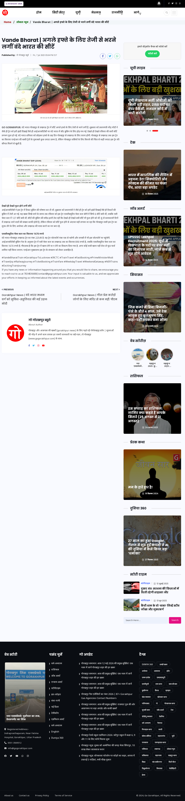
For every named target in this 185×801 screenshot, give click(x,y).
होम (38, 12)
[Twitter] (35, 346)
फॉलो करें (152, 53)
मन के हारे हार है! (140, 487)
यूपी (78, 12)
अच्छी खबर (163, 664)
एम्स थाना (159, 684)
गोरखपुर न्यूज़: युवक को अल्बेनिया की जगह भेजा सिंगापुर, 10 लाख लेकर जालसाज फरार (108, 747)
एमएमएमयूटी (161, 677)
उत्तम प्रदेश (146, 677)
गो (157, 703)
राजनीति (117, 12)
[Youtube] (44, 346)
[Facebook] (30, 346)
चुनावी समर (146, 710)
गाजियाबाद (145, 703)
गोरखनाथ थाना (169, 703)
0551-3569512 (14, 743)
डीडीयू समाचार (147, 716)
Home (7, 22)
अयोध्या (144, 671)
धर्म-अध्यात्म (56, 663)
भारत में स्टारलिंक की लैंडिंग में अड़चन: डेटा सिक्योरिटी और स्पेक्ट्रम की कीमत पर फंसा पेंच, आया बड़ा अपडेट (150, 181)
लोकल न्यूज (22, 22)
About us (8, 795)
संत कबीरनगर (157, 762)
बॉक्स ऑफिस (146, 736)
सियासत (159, 768)
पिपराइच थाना (147, 729)
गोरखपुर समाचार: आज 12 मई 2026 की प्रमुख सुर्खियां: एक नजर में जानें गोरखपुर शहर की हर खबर (107, 665)
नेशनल (96, 12)
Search (175, 620)
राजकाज (145, 742)
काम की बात (173, 684)
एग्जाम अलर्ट (56, 682)
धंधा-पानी (55, 700)
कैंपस (157, 690)
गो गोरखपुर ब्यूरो (22, 55)
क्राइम (167, 690)
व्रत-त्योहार (56, 694)
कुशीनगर (145, 690)
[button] (147, 131)
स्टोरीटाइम (55, 688)
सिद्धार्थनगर (146, 768)
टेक (172, 710)
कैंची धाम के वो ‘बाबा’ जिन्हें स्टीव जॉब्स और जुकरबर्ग (160, 607)
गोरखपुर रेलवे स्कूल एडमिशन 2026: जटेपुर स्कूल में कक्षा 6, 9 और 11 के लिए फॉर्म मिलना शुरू (108, 737)
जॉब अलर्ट (55, 676)
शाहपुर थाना (172, 755)
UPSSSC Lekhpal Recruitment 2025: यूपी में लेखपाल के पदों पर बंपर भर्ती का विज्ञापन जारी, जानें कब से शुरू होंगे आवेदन (149, 245)
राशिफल (55, 669)
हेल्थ (143, 775)
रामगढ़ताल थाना (160, 742)
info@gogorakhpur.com (19, 748)
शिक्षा (143, 762)
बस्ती (160, 729)
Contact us (24, 795)
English (55, 731)
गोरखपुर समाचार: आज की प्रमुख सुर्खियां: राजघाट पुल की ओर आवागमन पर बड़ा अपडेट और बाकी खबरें (108, 706)
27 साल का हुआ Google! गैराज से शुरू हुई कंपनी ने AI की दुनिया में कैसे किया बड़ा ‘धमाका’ (148, 547)
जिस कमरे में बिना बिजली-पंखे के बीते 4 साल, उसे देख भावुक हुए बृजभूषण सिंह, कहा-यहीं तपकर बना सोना (148, 313)
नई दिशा (55, 707)
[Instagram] (39, 346)
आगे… (137, 12)
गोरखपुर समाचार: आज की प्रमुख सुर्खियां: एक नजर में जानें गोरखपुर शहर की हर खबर (106, 675)
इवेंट (168, 671)
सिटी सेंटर (58, 12)
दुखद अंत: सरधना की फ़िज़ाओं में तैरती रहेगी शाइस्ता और (160, 590)
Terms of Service (63, 795)
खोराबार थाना (162, 697)
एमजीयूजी (145, 684)
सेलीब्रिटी (172, 768)
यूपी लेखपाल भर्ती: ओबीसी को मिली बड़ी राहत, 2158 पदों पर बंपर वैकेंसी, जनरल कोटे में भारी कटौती (150, 106)
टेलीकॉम (55, 713)
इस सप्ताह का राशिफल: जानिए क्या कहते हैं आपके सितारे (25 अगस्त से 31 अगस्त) (146, 414)
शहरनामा (158, 755)
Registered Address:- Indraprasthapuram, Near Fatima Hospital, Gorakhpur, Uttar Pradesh (22, 733)
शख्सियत (145, 755)
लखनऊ (157, 749)
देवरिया (161, 716)
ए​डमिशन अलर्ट (57, 719)
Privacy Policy (42, 795)
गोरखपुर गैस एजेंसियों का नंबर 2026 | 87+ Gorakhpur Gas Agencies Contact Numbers (107, 696)
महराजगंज (161, 736)
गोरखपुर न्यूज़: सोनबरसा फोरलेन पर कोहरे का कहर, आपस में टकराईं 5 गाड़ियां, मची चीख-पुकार (108, 757)
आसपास (157, 671)
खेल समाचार (146, 697)
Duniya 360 (57, 738)
